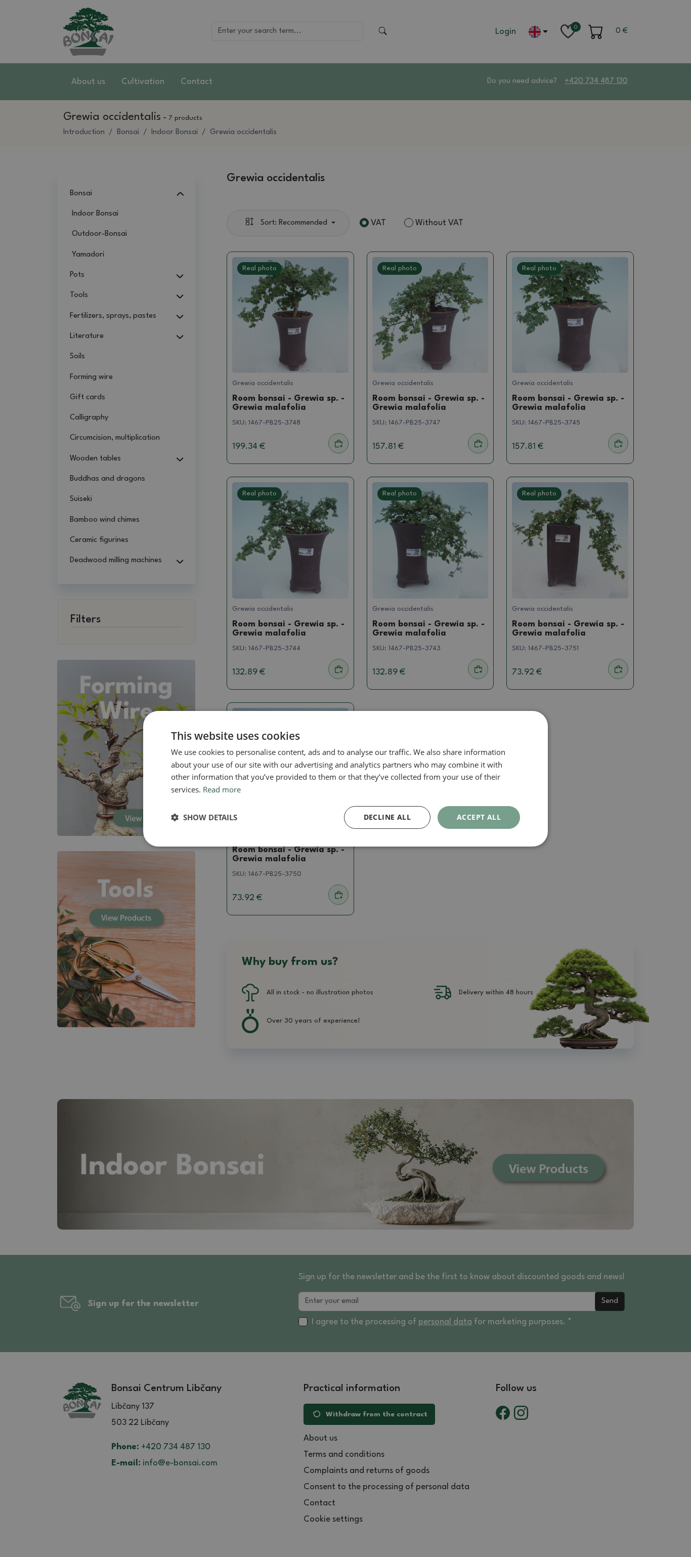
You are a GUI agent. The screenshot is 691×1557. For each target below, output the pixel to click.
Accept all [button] (479, 817)
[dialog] (345, 778)
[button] (204, 817)
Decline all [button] (387, 817)
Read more (222, 789)
